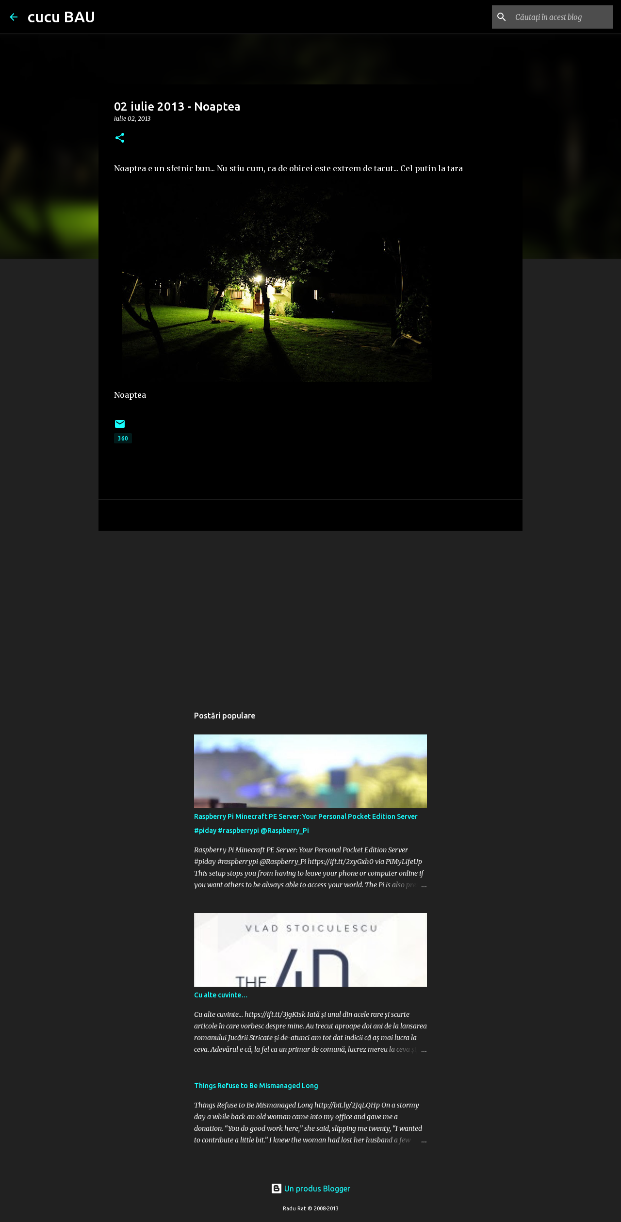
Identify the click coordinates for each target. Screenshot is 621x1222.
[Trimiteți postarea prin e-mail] (120, 427)
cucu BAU (61, 16)
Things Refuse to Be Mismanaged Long (256, 1086)
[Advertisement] (310, 613)
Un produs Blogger (316, 1188)
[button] (120, 138)
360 (123, 438)
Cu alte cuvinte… (221, 995)
